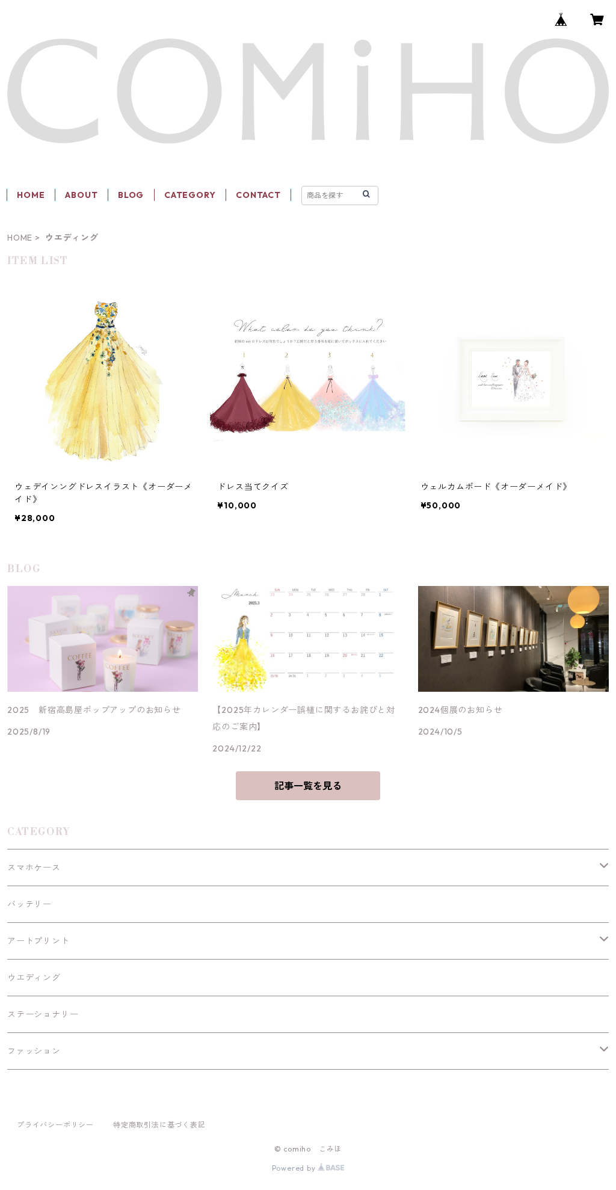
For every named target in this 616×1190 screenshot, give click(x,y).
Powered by (295, 1168)
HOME (31, 195)
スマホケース (34, 867)
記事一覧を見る (308, 786)
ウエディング (34, 977)
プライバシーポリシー (55, 1124)
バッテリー (29, 904)
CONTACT (258, 195)
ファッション (34, 1051)
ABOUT (81, 195)
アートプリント (38, 941)
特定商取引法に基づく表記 (159, 1124)
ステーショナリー (42, 1014)
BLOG (131, 195)
